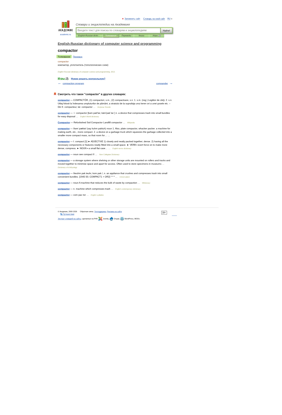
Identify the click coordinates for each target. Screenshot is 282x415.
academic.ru (65, 34)
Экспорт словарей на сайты (69, 219)
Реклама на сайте (114, 211)
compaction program (73, 83)
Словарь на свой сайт (154, 19)
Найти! (166, 30)
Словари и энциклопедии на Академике (103, 24)
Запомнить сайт (132, 19)
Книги (141, 35)
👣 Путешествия (67, 214)
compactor (64, 100)
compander (162, 83)
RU (168, 19)
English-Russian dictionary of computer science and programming (89, 35)
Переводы (126, 35)
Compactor (64, 122)
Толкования (110, 35)
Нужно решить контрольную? (88, 78)
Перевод (77, 56)
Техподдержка (100, 211)
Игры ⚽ (157, 35)
